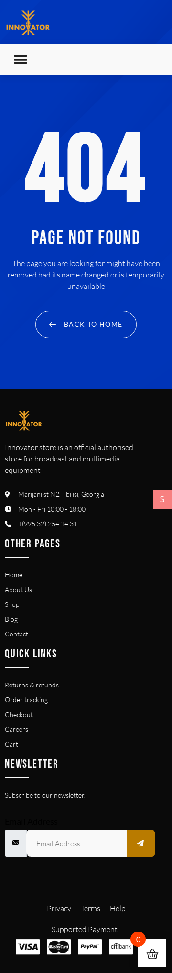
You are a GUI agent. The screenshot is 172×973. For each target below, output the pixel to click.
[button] (20, 60)
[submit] (141, 843)
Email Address (31, 821)
